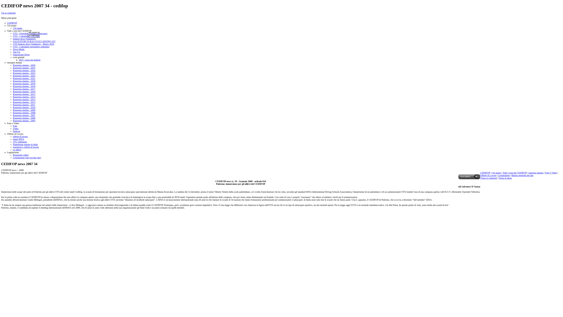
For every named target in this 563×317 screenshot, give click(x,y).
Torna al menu (505, 178)
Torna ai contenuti (488, 178)
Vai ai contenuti (8, 13)
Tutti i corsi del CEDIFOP (515, 173)
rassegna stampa (535, 173)
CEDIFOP (485, 173)
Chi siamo (496, 173)
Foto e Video (551, 173)
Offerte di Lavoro (488, 175)
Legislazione (504, 175)
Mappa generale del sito (522, 175)
